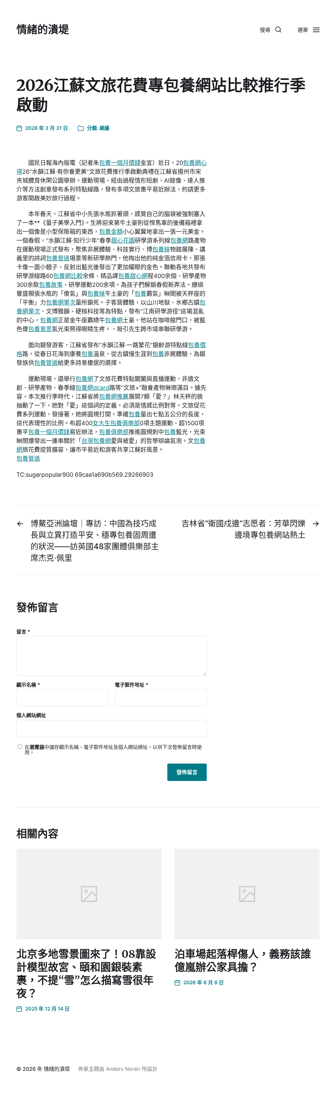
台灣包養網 (96, 440)
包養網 (179, 240)
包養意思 (40, 329)
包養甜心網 (133, 275)
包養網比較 (68, 275)
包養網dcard (92, 387)
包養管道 (58, 258)
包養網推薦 (114, 396)
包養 (140, 293)
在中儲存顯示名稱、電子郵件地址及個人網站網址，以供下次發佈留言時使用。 (113, 750)
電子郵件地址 (131, 685)
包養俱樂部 (114, 432)
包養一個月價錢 (119, 162)
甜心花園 (123, 240)
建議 (104, 128)
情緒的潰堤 (42, 29)
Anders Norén (123, 1069)
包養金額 (111, 231)
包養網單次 (60, 302)
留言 (23, 632)
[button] (270, 29)
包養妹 (161, 249)
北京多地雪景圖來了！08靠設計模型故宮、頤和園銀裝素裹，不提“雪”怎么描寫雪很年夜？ (86, 974)
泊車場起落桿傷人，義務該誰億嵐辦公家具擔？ (243, 961)
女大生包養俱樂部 (116, 423)
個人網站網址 (31, 715)
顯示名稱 (28, 685)
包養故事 (51, 284)
